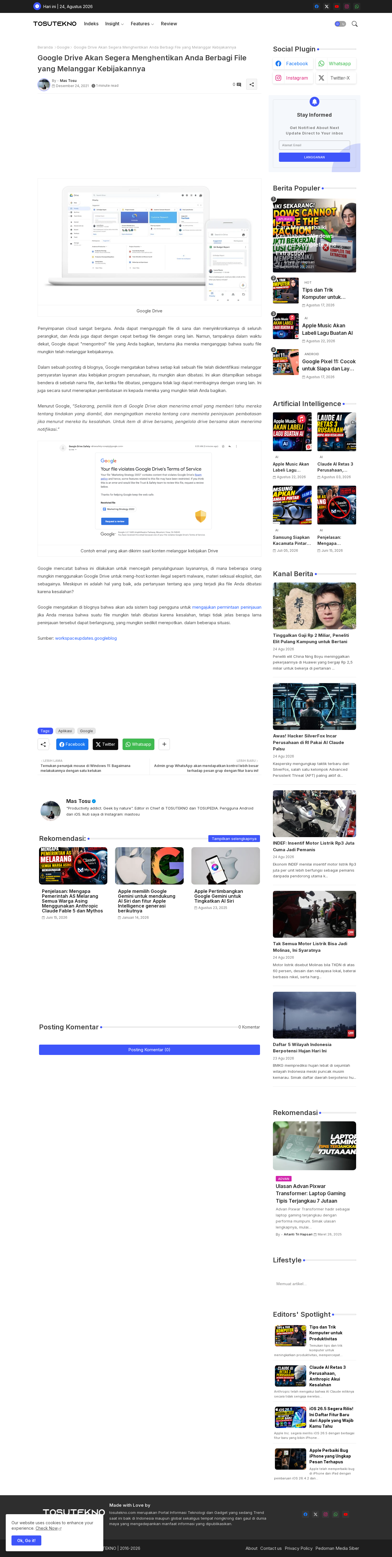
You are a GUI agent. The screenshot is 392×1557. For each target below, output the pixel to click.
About (251, 1548)
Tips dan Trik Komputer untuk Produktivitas (321, 294)
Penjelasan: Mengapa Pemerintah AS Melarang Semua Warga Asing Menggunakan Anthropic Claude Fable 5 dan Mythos (72, 901)
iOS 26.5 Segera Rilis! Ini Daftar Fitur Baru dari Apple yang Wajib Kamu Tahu (331, 1417)
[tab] (91, 23)
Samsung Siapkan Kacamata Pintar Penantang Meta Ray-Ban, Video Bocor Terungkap (291, 540)
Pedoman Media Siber (337, 1548)
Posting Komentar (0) (149, 1049)
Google (63, 47)
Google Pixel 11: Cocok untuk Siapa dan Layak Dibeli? (329, 366)
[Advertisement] (149, 138)
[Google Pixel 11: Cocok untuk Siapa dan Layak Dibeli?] (286, 362)
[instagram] (346, 6)
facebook (297, 63)
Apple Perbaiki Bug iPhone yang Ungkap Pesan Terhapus (330, 1456)
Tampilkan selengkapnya (234, 838)
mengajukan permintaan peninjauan (226, 607)
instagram (297, 78)
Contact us (271, 1548)
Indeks (91, 23)
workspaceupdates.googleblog (86, 638)
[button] (340, 24)
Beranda (45, 47)
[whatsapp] (356, 6)
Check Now (47, 1528)
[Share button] (164, 744)
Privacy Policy (299, 1548)
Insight (112, 23)
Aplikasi (65, 730)
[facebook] (316, 6)
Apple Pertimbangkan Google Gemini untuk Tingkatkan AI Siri (218, 896)
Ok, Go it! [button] (26, 1540)
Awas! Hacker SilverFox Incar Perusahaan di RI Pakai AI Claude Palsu (308, 742)
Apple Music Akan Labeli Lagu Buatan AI (327, 329)
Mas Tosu (78, 801)
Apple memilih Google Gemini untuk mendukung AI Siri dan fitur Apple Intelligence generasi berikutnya (146, 901)
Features (140, 23)
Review (169, 23)
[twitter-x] (326, 6)
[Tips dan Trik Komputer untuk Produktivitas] (286, 290)
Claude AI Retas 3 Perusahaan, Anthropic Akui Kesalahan (335, 467)
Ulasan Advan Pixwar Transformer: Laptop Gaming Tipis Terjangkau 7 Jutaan (311, 1193)
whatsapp (340, 63)
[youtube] (336, 6)
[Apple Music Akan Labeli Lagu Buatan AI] (286, 326)
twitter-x (340, 78)
